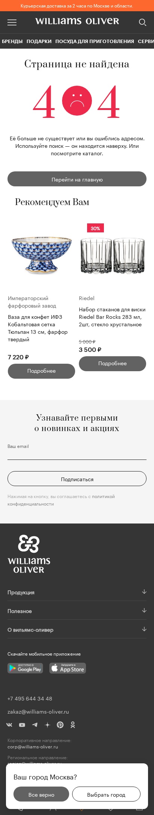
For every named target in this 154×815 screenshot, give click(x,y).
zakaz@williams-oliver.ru (38, 711)
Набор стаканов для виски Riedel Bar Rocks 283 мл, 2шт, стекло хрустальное (112, 316)
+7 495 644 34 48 (29, 698)
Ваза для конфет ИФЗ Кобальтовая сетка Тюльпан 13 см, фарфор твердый (38, 327)
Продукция (20, 591)
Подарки (39, 41)
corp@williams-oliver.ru (32, 746)
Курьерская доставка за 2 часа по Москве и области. (77, 5)
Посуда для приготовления (94, 41)
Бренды (12, 41)
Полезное (19, 610)
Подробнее (41, 370)
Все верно (41, 794)
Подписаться (77, 478)
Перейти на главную (77, 179)
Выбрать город (106, 794)
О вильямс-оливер (30, 629)
